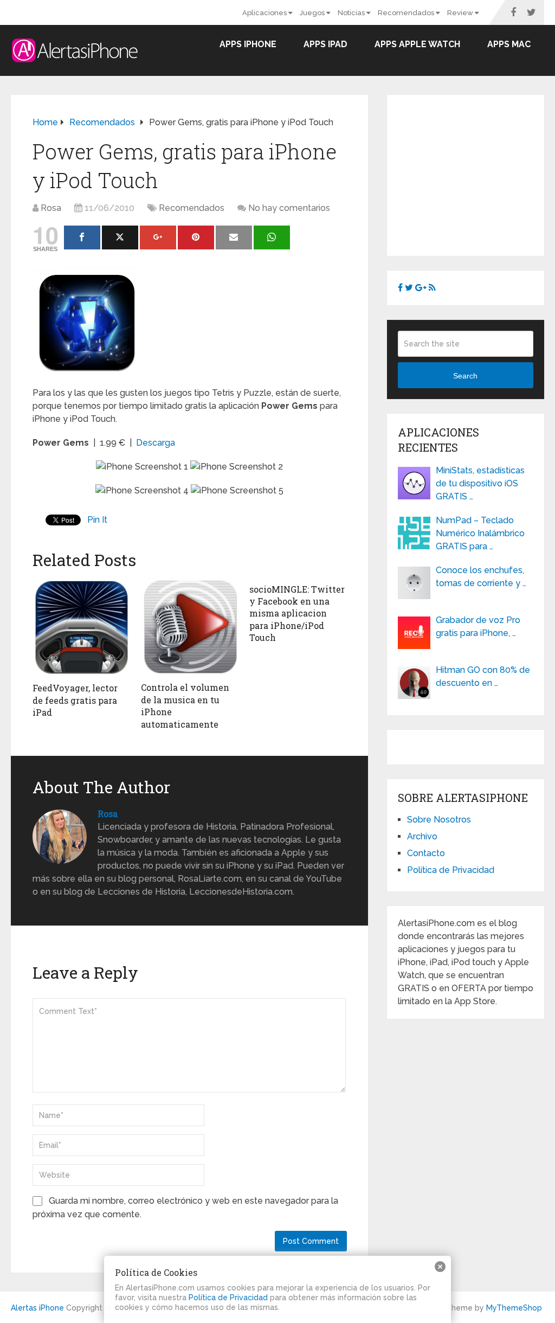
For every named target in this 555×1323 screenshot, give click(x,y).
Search (465, 375)
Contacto (426, 853)
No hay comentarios (289, 208)
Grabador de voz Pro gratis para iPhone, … (478, 626)
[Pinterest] (196, 237)
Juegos (313, 13)
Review (461, 13)
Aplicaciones (265, 13)
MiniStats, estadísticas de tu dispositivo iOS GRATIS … (480, 483)
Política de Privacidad (450, 870)
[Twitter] (120, 237)
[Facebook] (82, 237)
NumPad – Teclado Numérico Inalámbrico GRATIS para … (480, 533)
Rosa (51, 208)
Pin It (97, 520)
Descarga (155, 443)
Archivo (422, 836)
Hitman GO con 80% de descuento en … (483, 676)
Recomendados (407, 13)
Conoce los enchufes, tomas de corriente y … (481, 576)
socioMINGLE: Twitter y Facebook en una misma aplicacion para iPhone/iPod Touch (297, 613)
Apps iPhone (248, 44)
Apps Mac (509, 44)
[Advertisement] (476, 173)
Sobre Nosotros (439, 819)
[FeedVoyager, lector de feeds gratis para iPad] (81, 627)
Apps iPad (325, 44)
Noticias (352, 13)
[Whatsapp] (272, 237)
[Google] (158, 237)
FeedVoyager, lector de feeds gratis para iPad (75, 700)
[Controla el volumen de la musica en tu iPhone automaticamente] (189, 627)
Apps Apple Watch (417, 44)
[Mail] (234, 237)
